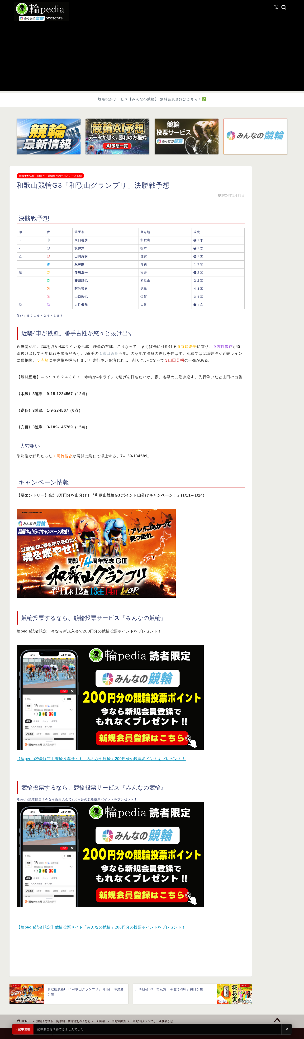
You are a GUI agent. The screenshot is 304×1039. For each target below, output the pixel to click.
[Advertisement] (152, 57)
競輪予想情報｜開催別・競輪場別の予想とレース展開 (50, 175)
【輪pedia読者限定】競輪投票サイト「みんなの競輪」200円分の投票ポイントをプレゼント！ (101, 759)
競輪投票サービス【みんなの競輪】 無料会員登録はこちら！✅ (152, 99)
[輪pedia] (152, 11)
